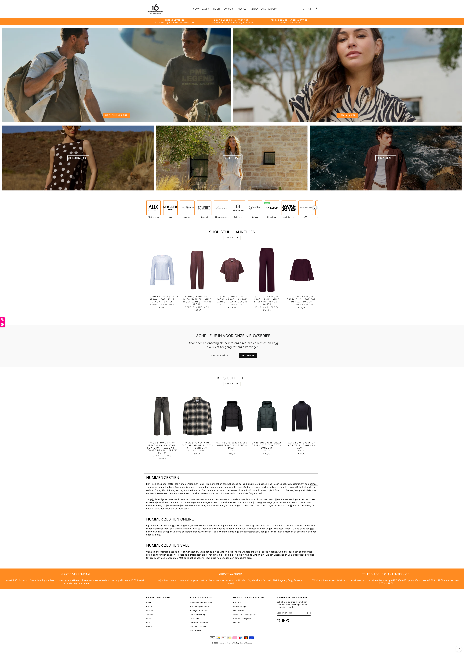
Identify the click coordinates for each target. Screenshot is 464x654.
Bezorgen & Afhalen (199, 610)
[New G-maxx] (347, 75)
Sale (148, 622)
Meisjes (149, 610)
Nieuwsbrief (239, 610)
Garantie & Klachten (199, 622)
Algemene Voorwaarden (201, 602)
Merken (149, 618)
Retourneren (195, 630)
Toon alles (232, 238)
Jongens (150, 614)
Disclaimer (195, 618)
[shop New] (232, 157)
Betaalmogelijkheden (199, 606)
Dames (149, 602)
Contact (237, 602)
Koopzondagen (240, 606)
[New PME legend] (116, 75)
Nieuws (236, 622)
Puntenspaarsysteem (243, 618)
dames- (314, 484)
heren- (151, 487)
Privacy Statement (198, 626)
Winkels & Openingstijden (245, 614)
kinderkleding (166, 487)
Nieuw (149, 626)
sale (187, 555)
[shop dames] (78, 157)
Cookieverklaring (198, 614)
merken (218, 487)
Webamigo (248, 643)
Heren (149, 606)
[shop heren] (386, 157)
